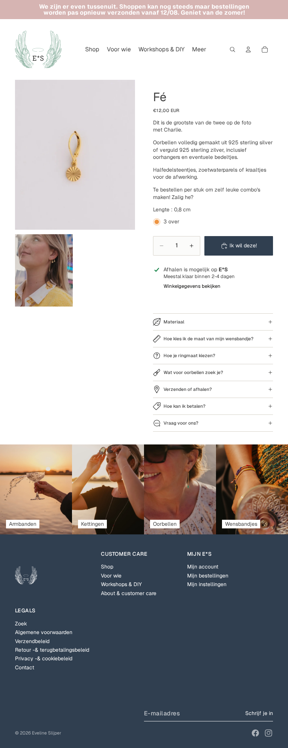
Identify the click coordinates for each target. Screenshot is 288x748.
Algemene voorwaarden (43, 632)
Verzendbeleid (32, 641)
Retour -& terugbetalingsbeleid (52, 649)
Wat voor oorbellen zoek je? (193, 372)
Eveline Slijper (47, 733)
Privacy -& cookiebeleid (43, 658)
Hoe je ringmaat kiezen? (189, 356)
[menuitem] (199, 49)
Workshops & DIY (121, 584)
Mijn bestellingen (207, 575)
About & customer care (128, 593)
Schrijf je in (259, 713)
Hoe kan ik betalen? (185, 406)
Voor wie (111, 575)
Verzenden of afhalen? (188, 389)
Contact (24, 667)
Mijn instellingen (206, 584)
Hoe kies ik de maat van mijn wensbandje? (209, 339)
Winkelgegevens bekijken (192, 286)
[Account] (248, 49)
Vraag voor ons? (181, 423)
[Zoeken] (232, 49)
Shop (107, 566)
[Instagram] (268, 733)
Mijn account (202, 566)
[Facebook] (255, 733)
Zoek (21, 623)
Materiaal (174, 322)
